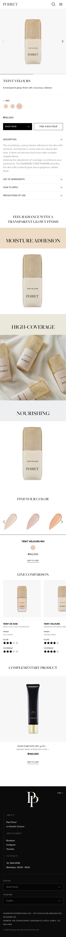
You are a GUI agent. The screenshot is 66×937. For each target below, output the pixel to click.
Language (7, 894)
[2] (49, 74)
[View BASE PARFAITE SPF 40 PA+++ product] (33, 709)
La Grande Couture (15, 826)
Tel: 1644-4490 (13, 863)
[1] (16, 74)
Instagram (11, 844)
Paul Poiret (11, 822)
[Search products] (53, 4)
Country (7, 880)
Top (59, 793)
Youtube (10, 849)
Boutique (10, 840)
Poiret (10, 4)
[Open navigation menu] (60, 4)
